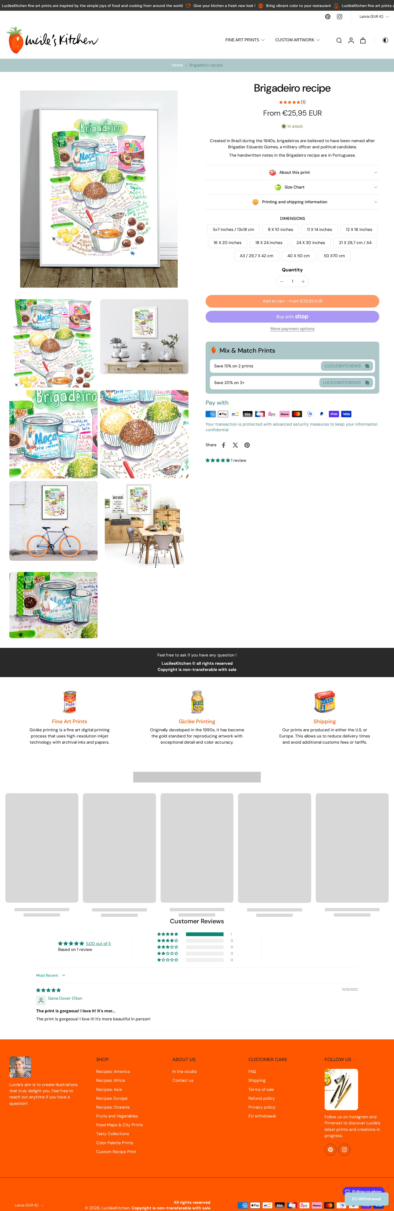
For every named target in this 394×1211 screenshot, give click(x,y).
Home (177, 65)
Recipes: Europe (112, 1098)
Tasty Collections (112, 1133)
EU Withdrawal (366, 1199)
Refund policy (261, 1098)
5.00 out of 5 (98, 943)
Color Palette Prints (114, 1143)
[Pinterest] (328, 17)
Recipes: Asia (109, 1089)
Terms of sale (261, 1089)
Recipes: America (113, 1071)
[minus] (281, 281)
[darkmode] (382, 40)
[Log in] (351, 40)
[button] (292, 301)
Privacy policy (262, 1107)
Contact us (183, 1080)
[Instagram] (339, 17)
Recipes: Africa (110, 1080)
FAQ (252, 1071)
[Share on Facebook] (223, 445)
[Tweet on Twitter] (235, 445)
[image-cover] (53, 605)
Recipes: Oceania (112, 1107)
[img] (48, 990)
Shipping (257, 1080)
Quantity (292, 270)
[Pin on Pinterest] (247, 445)
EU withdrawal (262, 1116)
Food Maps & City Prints (119, 1125)
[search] (339, 40)
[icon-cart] (363, 40)
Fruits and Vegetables (117, 1116)
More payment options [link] (292, 329)
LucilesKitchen (116, 1208)
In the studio (184, 1071)
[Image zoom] (98, 189)
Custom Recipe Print (116, 1151)
